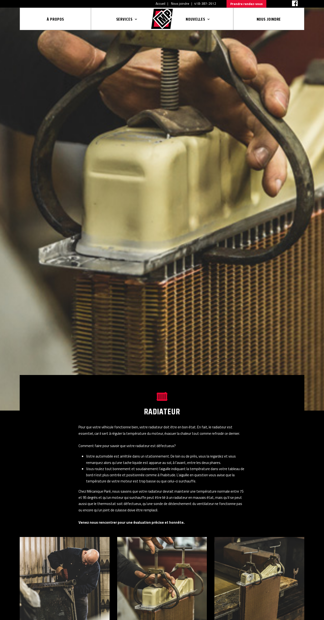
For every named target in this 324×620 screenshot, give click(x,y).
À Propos (55, 19)
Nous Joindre (269, 19)
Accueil (160, 3)
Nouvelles (195, 19)
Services (124, 19)
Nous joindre (180, 3)
